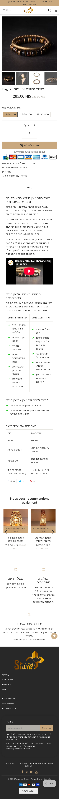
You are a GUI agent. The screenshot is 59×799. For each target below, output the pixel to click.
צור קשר (5, 675)
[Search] (49, 10)
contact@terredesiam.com (18, 749)
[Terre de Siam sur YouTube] (36, 772)
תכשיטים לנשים (8, 699)
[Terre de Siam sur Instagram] (32, 772)
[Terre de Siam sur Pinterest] (27, 772)
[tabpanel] (9, 79)
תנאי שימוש (11, 763)
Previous (6, 43)
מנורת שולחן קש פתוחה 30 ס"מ (16, 539)
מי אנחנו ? (6, 684)
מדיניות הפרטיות (25, 763)
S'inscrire (46, 728)
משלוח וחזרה (7, 680)
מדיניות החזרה (39, 763)
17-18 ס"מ (26, 114)
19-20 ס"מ (43, 114)
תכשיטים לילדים (9, 708)
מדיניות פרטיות (12, 739)
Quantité (29, 125)
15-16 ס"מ (10, 114)
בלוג (4, 689)
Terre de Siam (22, 779)
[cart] (55, 10)
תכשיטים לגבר (8, 704)
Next (53, 43)
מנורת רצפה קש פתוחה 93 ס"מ (43, 539)
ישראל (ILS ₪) (28, 791)
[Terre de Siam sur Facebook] (22, 772)
